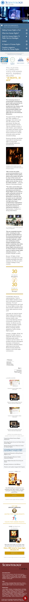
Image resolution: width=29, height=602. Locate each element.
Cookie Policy (10, 600)
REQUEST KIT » (14, 553)
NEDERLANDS (6, 576)
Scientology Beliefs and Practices (15, 582)
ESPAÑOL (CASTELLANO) (16, 577)
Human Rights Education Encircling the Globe (13, 461)
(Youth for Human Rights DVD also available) (14, 499)
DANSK (3, 575)
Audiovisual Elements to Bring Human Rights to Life (13, 454)
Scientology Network (17, 589)
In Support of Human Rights (11, 44)
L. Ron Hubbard (5, 582)
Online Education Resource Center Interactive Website (12, 457)
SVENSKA (24, 576)
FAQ (15, 583)
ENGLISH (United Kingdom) (19, 574)
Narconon (16, 594)
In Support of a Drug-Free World (8, 595)
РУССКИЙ (20, 575)
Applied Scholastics (20, 63)
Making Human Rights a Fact (11, 30)
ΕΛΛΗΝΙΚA (24, 577)
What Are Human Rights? (10, 33)
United (4, 41)
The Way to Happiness (12, 63)
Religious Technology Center (12, 591)
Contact (10, 584)
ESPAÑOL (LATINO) (6, 577)
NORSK (19, 576)
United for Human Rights (19, 595)
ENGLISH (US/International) (7, 574)
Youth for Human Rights (6, 596)
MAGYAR (15, 576)
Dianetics (10, 589)
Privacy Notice (4, 600)
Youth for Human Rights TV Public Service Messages (11, 37)
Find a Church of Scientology (18, 584)
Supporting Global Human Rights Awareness (12, 439)
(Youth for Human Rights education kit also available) (14, 557)
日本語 (16, 575)
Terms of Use (16, 600)
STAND (23, 593)
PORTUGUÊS (9, 578)
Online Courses (23, 583)
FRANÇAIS (8, 575)
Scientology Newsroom (19, 590)
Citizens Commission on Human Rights (19, 596)
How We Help (4, 63)
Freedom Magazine (17, 593)
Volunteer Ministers (10, 583)
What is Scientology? (10, 590)
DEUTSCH (11, 576)
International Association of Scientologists (12, 593)
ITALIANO (4, 578)
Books (18, 583)
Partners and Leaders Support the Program (14, 467)
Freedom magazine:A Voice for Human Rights (10, 48)
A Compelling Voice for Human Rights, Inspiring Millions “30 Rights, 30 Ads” (13, 450)
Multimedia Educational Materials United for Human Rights (14, 446)
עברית (12, 575)
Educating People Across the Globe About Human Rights (14, 442)
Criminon (11, 594)
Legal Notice (21, 600)
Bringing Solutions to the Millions (12, 464)
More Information (5, 584)
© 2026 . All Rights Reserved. (13, 599)
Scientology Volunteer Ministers (11, 592)
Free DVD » (14, 495)
